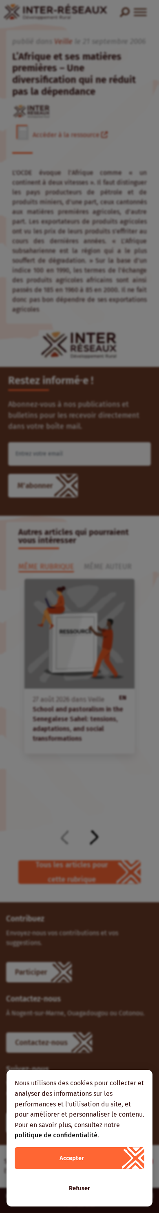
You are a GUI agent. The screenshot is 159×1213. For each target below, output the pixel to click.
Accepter (72, 1158)
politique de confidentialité (56, 1135)
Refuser (79, 1188)
